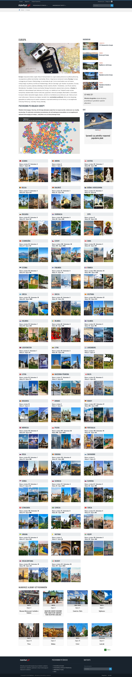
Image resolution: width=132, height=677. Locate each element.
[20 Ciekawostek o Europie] (90, 46)
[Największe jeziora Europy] (90, 76)
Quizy (55, 671)
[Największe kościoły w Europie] (90, 86)
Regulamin (27, 1)
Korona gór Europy (104, 55)
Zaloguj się (108, 1)
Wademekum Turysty (59, 669)
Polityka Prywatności (36, 1)
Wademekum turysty (59, 5)
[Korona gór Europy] (90, 56)
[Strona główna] (24, 5)
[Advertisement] (66, 23)
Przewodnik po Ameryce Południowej (62, 667)
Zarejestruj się (101, 1)
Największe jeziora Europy (106, 75)
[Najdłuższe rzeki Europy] (90, 66)
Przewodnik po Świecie (40, 5)
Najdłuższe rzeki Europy (105, 65)
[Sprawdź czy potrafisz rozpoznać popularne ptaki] (98, 143)
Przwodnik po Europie (59, 665)
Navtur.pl (31, 675)
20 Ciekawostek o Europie (106, 45)
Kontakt (21, 1)
